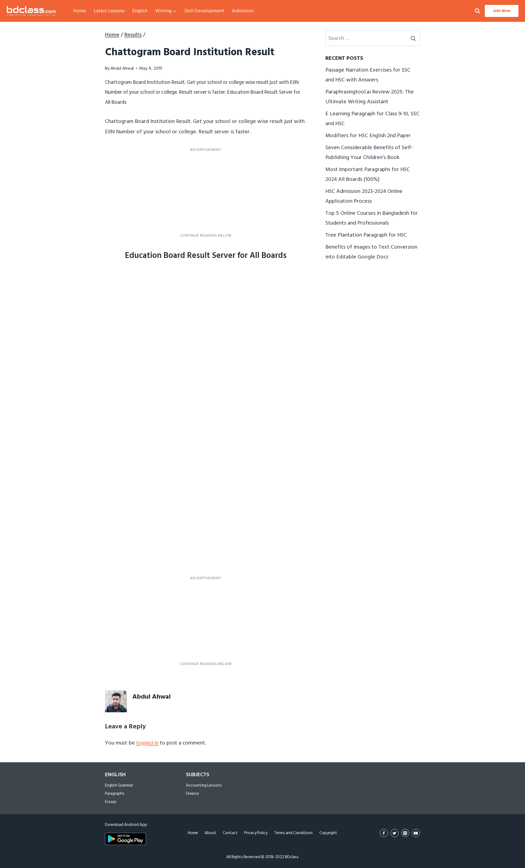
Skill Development (204, 11)
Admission (243, 11)
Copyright (328, 832)
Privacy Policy (255, 832)
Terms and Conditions (293, 832)
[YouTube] (416, 833)
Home (79, 11)
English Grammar (119, 785)
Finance (192, 793)
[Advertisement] (205, 192)
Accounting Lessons (204, 785)
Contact (230, 832)
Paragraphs (114, 793)
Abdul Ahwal (122, 68)
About (210, 832)
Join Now (501, 10)
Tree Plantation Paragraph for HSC (366, 235)
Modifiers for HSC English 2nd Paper (368, 135)
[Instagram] (405, 833)
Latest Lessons (109, 11)
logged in (147, 742)
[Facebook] (384, 833)
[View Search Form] (477, 11)
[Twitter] (394, 833)
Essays (110, 801)
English (139, 11)
